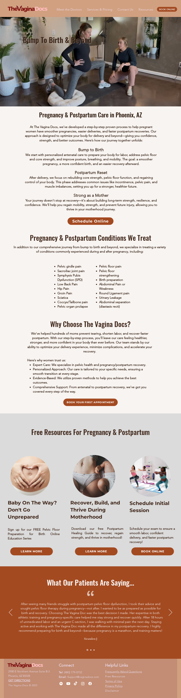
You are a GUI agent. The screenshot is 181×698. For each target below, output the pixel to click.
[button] (146, 9)
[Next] (170, 612)
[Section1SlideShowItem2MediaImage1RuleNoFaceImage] (90, 650)
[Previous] (10, 612)
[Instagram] (83, 683)
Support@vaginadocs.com (83, 677)
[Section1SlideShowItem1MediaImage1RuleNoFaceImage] (87, 649)
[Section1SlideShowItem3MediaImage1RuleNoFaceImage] (94, 649)
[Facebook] (90, 683)
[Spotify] (61, 683)
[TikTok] (75, 683)
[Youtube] (68, 683)
